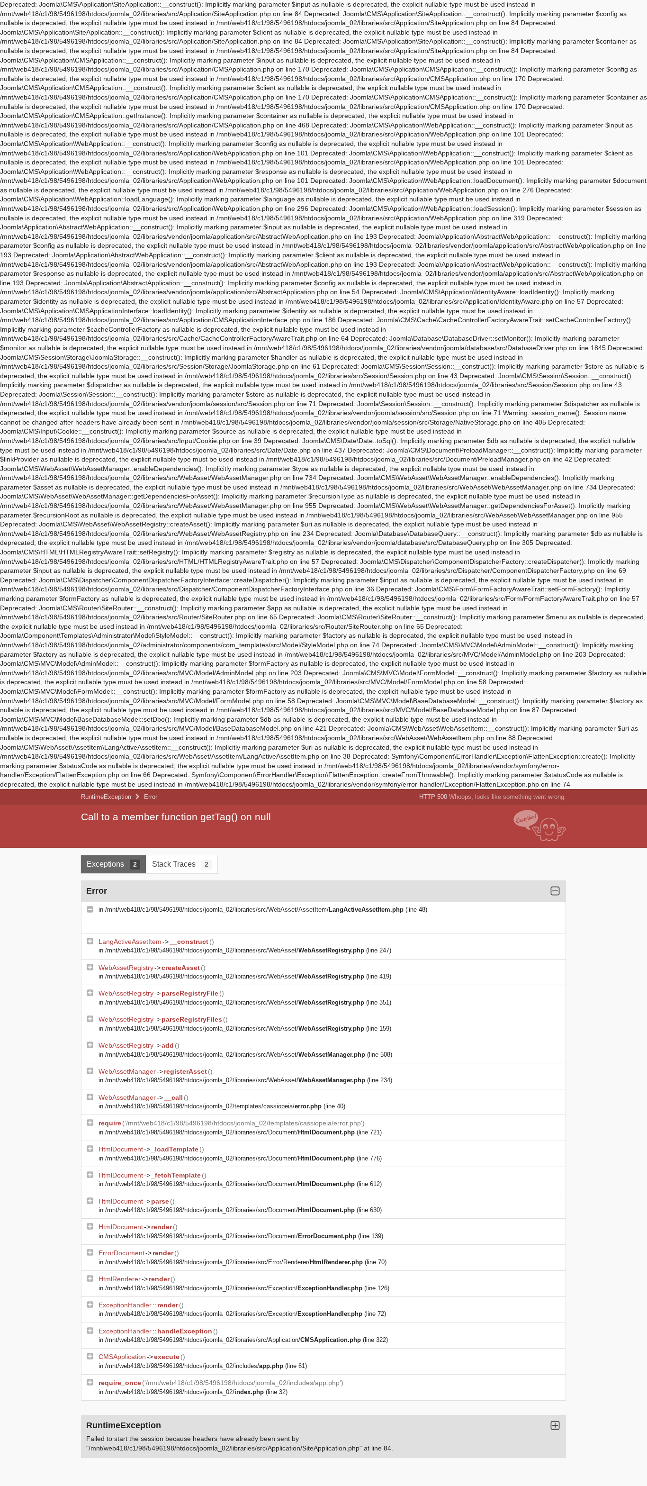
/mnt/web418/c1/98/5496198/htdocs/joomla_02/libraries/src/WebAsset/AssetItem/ (254, 909)
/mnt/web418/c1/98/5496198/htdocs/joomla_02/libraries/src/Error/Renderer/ (234, 1262)
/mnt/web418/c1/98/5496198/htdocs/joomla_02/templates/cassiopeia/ (213, 1106)
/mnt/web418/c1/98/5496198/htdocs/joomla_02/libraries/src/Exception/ (233, 1288)
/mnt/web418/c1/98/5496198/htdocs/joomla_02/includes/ (194, 1365)
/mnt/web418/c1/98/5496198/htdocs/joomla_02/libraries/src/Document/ (230, 1132)
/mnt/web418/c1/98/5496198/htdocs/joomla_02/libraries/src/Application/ (233, 1339)
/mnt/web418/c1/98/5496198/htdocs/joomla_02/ (184, 1391)
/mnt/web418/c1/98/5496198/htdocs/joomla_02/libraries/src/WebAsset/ (234, 950)
